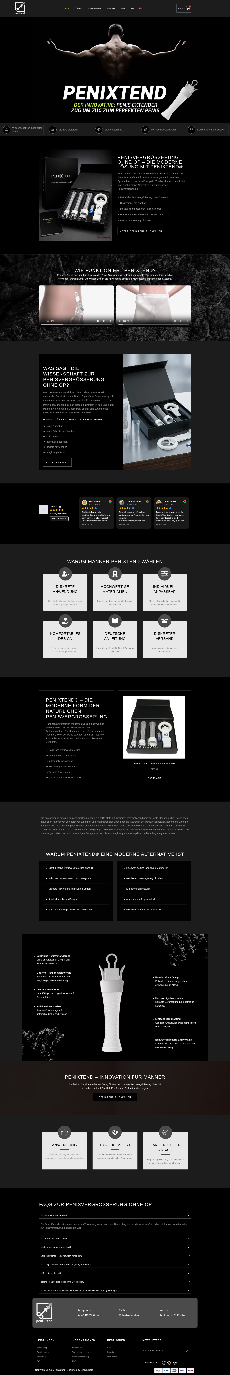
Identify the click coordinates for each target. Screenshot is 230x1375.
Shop (122, 8)
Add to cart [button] (154, 778)
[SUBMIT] (187, 1351)
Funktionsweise (94, 8)
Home (66, 8)
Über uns (79, 8)
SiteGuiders (87, 1370)
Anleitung (111, 8)
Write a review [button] (59, 518)
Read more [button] (87, 524)
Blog (132, 8)
